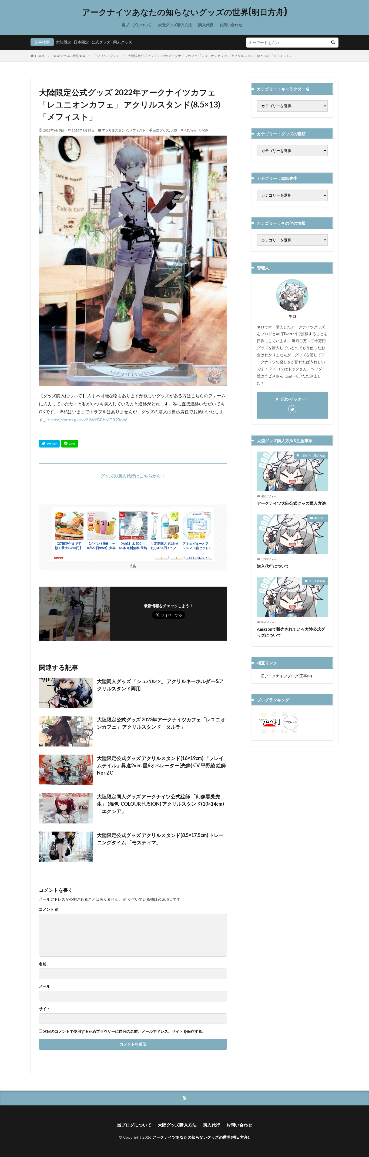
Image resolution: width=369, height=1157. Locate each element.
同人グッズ (122, 42)
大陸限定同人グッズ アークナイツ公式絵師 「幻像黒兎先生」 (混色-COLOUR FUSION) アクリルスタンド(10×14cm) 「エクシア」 (160, 803)
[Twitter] (49, 444)
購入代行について (273, 566)
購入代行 (205, 24)
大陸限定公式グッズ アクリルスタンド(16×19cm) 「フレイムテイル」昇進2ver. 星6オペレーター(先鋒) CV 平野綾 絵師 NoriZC (162, 765)
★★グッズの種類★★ (69, 56)
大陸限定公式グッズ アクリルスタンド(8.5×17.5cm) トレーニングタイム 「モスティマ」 (160, 838)
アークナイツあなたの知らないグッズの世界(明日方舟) (184, 12)
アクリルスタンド (107, 56)
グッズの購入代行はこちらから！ (132, 475)
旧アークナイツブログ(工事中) (286, 676)
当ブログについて (137, 24)
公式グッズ (101, 42)
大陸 (173, 130)
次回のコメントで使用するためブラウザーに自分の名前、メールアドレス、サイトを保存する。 (124, 1031)
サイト (44, 1009)
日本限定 (81, 42)
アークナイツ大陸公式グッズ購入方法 (291, 503)
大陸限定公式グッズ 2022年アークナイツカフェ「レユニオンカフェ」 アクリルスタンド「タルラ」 (161, 723)
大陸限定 (63, 42)
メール (44, 986)
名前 (42, 964)
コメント (49, 909)
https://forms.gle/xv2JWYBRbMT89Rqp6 (88, 419)
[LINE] (69, 444)
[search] (333, 43)
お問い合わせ (231, 24)
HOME (40, 56)
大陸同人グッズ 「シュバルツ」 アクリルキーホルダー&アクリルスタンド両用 (160, 684)
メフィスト (137, 130)
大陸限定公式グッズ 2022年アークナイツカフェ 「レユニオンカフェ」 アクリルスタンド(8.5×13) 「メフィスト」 (210, 56)
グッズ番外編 (317, 581)
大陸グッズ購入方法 (175, 24)
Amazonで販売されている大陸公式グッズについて (291, 632)
